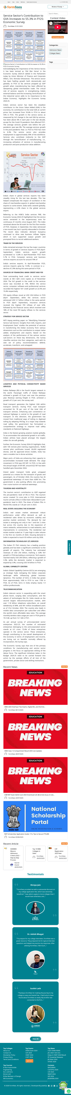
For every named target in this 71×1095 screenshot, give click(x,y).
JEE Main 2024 (52, 1059)
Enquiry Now (69, 547)
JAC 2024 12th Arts (54, 1053)
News (13, 2)
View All (64, 667)
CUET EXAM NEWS (54, 1051)
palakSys (44, 1086)
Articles (17, 2)
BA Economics (8, 1078)
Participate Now (57, 37)
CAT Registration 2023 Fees (59, 851)
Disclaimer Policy (9, 1055)
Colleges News (55, 53)
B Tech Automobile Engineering (9, 1068)
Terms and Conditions (11, 1059)
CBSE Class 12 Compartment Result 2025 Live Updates (23, 751)
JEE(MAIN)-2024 (53, 1078)
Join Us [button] (29, 1061)
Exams (9, 2)
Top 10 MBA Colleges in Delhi (37, 851)
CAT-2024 (51, 1072)
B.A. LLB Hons (8, 1072)
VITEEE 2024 (52, 1062)
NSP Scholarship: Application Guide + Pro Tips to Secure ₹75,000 (26, 834)
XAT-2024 (51, 1076)
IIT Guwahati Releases (55, 1057)
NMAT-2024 (52, 1074)
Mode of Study (57, 7)
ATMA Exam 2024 (31, 1051)
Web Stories (23, 2)
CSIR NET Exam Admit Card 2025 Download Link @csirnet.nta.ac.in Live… (29, 795)
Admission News (55, 50)
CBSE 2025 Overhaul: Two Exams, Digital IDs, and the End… (24, 707)
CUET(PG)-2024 (53, 1070)
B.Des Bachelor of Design (12, 1076)
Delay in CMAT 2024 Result (57, 1055)
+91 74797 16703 (64, 2)
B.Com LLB (7, 1074)
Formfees (11, 26)
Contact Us (7, 1053)
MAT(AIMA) (51, 1067)
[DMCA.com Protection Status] (63, 1086)
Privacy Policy (8, 1057)
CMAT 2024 (29, 1055)
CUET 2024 (29, 1057)
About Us (6, 1051)
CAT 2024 (29, 1053)
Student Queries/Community (32, 2)
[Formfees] (24, 7)
